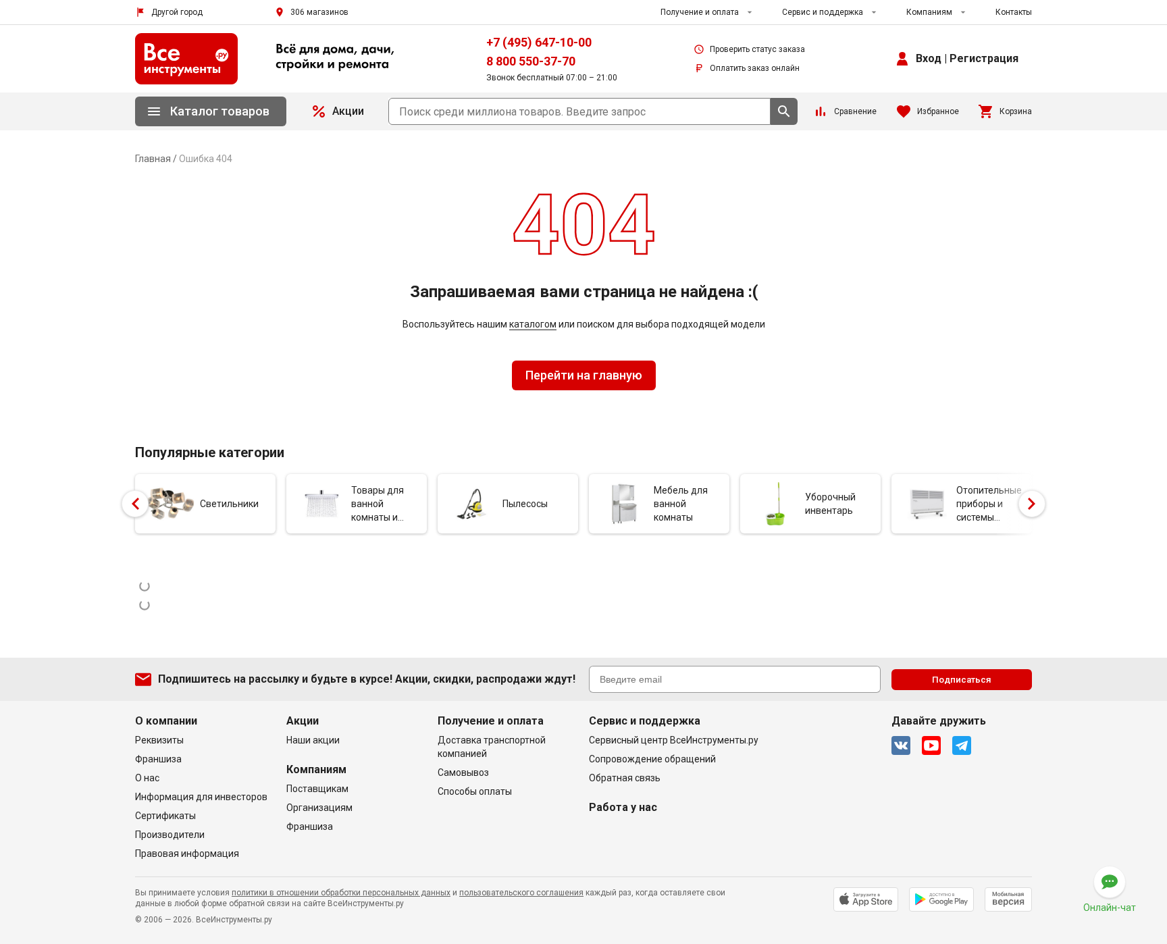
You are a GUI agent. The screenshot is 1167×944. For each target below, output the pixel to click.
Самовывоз (463, 772)
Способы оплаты (475, 791)
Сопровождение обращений (652, 759)
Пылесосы (525, 503)
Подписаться (961, 680)
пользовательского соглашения (521, 892)
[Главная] (186, 58)
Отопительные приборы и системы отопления (989, 504)
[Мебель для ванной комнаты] (624, 503)
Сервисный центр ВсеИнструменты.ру (673, 740)
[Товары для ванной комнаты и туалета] (321, 503)
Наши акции (313, 740)
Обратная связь (624, 777)
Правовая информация (187, 853)
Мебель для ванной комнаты (681, 504)
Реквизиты (159, 740)
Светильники (229, 503)
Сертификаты (165, 815)
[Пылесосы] (472, 503)
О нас (147, 777)
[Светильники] (170, 503)
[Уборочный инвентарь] (775, 503)
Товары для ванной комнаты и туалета (377, 504)
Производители (170, 834)
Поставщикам (317, 788)
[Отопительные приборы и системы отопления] (926, 503)
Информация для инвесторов (201, 796)
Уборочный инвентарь (830, 504)
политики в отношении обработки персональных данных (341, 892)
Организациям (319, 807)
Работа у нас (623, 807)
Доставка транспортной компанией (492, 747)
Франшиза (158, 759)
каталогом (532, 324)
